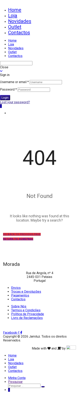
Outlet (14, 27)
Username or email (14, 82)
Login (5, 97)
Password (8, 89)
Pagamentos (20, 295)
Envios (16, 288)
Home (14, 10)
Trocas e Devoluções (26, 292)
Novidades (19, 21)
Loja (12, 15)
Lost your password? (15, 102)
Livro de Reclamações (27, 318)
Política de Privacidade (27, 314)
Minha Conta (17, 378)
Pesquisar (15, 382)
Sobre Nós (18, 306)
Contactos (19, 32)
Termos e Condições (26, 310)
